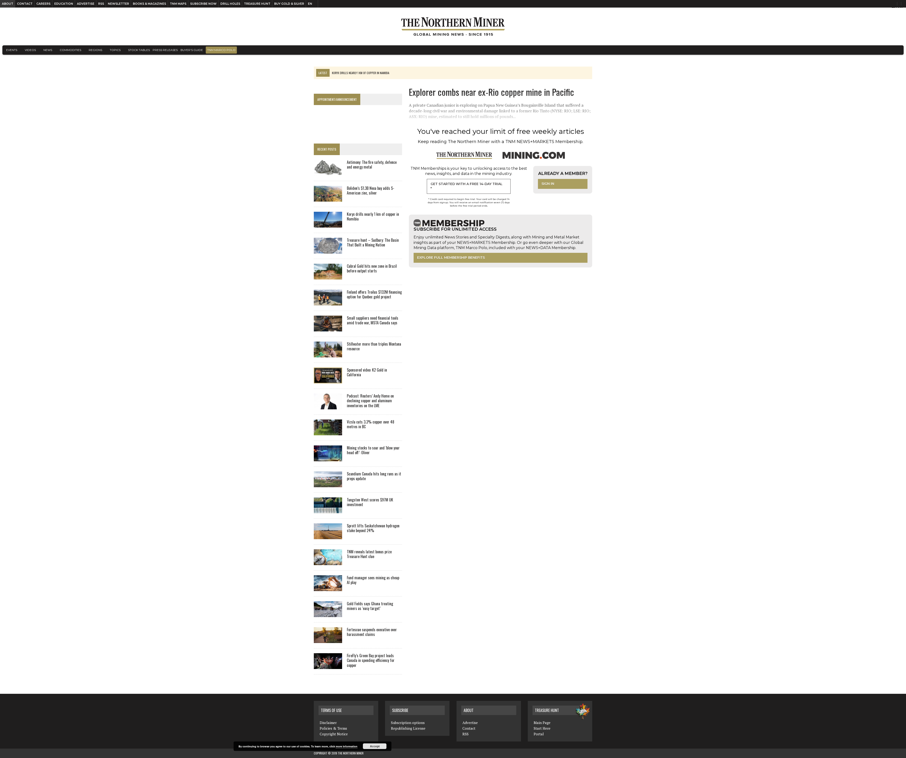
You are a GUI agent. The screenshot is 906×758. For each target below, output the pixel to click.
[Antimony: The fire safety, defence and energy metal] (328, 172)
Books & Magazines (149, 3)
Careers (43, 3)
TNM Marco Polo (221, 50)
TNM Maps (178, 3)
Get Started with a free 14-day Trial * (467, 186)
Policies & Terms (333, 728)
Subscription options (408, 722)
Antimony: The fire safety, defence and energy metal (372, 164)
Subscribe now (203, 3)
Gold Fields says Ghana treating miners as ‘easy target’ (370, 606)
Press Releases (165, 50)
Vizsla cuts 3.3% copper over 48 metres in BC (370, 424)
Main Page (542, 722)
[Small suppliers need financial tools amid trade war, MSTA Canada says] (328, 328)
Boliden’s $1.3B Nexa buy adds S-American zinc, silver (370, 190)
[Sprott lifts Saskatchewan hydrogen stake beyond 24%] (328, 535)
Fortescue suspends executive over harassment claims (372, 632)
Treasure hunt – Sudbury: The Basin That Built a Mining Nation (373, 242)
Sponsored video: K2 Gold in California (367, 372)
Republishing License (408, 728)
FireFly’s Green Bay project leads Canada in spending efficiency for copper (370, 660)
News (47, 50)
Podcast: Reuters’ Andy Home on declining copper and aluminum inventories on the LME (370, 401)
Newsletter (118, 3)
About (7, 3)
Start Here (542, 728)
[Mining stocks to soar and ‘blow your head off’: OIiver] (328, 458)
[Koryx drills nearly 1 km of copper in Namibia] (328, 224)
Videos (30, 50)
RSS (101, 3)
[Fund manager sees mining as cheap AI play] (328, 587)
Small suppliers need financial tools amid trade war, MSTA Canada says (372, 320)
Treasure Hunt (257, 3)
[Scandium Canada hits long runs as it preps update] (328, 484)
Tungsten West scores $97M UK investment (370, 502)
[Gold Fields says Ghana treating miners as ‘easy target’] (328, 613)
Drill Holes (230, 3)
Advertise (85, 3)
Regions (95, 50)
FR (900, 6)
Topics (115, 50)
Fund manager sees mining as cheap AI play (373, 580)
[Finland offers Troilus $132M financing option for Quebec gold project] (328, 302)
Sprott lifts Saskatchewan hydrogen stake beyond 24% (373, 528)
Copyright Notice (334, 734)
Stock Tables (139, 50)
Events (11, 50)
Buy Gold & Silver (289, 3)
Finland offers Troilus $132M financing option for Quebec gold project (374, 294)
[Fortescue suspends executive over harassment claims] (328, 639)
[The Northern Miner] (453, 26)
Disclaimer (328, 722)
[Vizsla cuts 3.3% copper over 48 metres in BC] (328, 432)
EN (310, 3)
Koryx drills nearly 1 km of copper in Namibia (373, 216)
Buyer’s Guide (191, 50)
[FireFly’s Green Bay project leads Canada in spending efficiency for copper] (328, 665)
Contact (25, 3)
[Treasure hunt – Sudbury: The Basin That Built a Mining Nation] (328, 250)
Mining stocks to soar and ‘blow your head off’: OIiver (373, 450)
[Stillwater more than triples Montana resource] (328, 354)
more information (346, 746)
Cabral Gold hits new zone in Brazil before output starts (372, 268)
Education (63, 3)
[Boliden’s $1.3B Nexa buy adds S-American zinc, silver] (328, 198)
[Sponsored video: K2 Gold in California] (328, 380)
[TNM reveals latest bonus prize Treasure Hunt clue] (328, 561)
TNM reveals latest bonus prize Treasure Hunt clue (369, 554)
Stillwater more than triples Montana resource (374, 346)
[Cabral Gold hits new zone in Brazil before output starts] (328, 276)
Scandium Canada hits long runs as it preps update (374, 476)
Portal (539, 734)
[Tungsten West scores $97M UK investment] (328, 509)
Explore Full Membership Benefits (451, 257)
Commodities (70, 50)
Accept (375, 746)
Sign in (547, 184)
